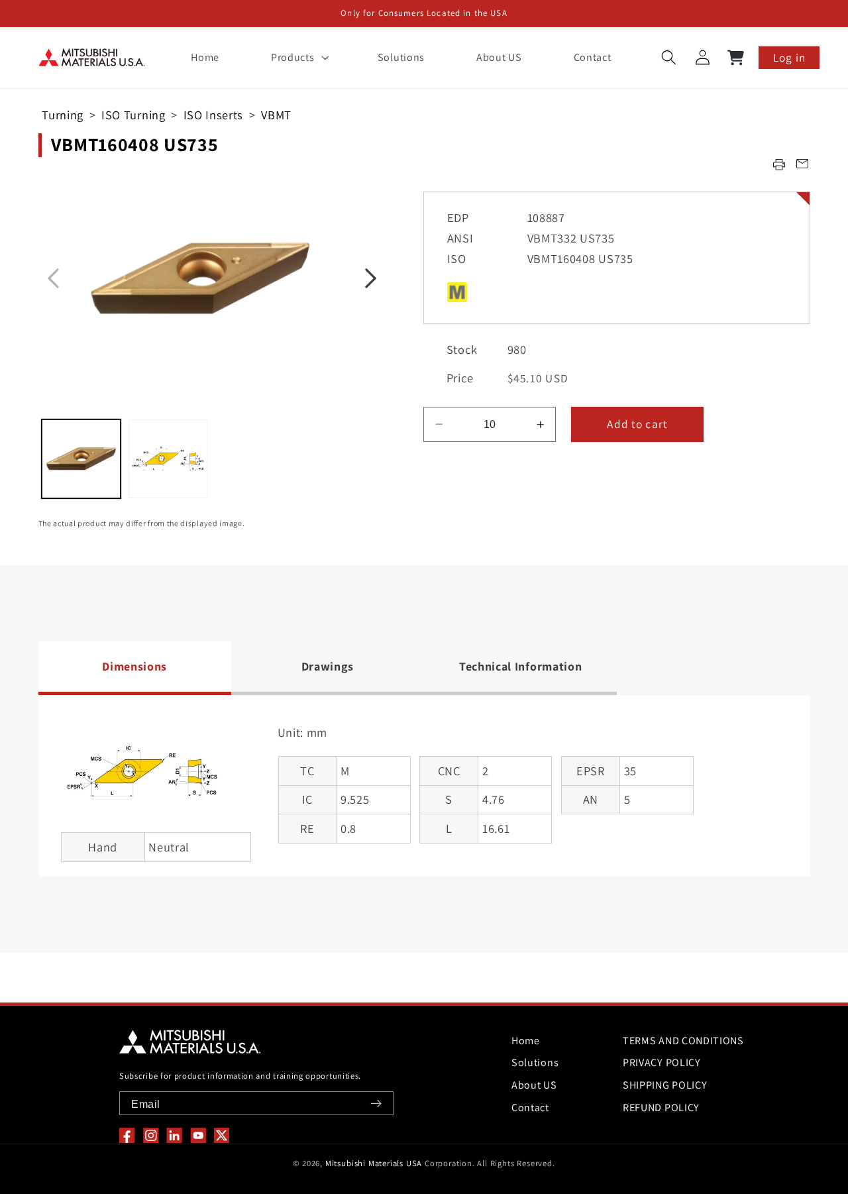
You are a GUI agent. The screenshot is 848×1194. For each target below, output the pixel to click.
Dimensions (134, 666)
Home (525, 1041)
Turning (62, 115)
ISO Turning (133, 115)
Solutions (534, 1062)
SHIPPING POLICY (665, 1085)
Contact (530, 1107)
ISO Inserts (214, 115)
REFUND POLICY (661, 1107)
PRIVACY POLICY (662, 1062)
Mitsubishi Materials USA (373, 1163)
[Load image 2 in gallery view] (168, 458)
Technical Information (520, 666)
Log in (789, 57)
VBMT (276, 115)
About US (534, 1085)
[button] (298, 58)
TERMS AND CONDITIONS (683, 1041)
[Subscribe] (376, 1103)
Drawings (327, 666)
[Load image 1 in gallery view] (81, 458)
